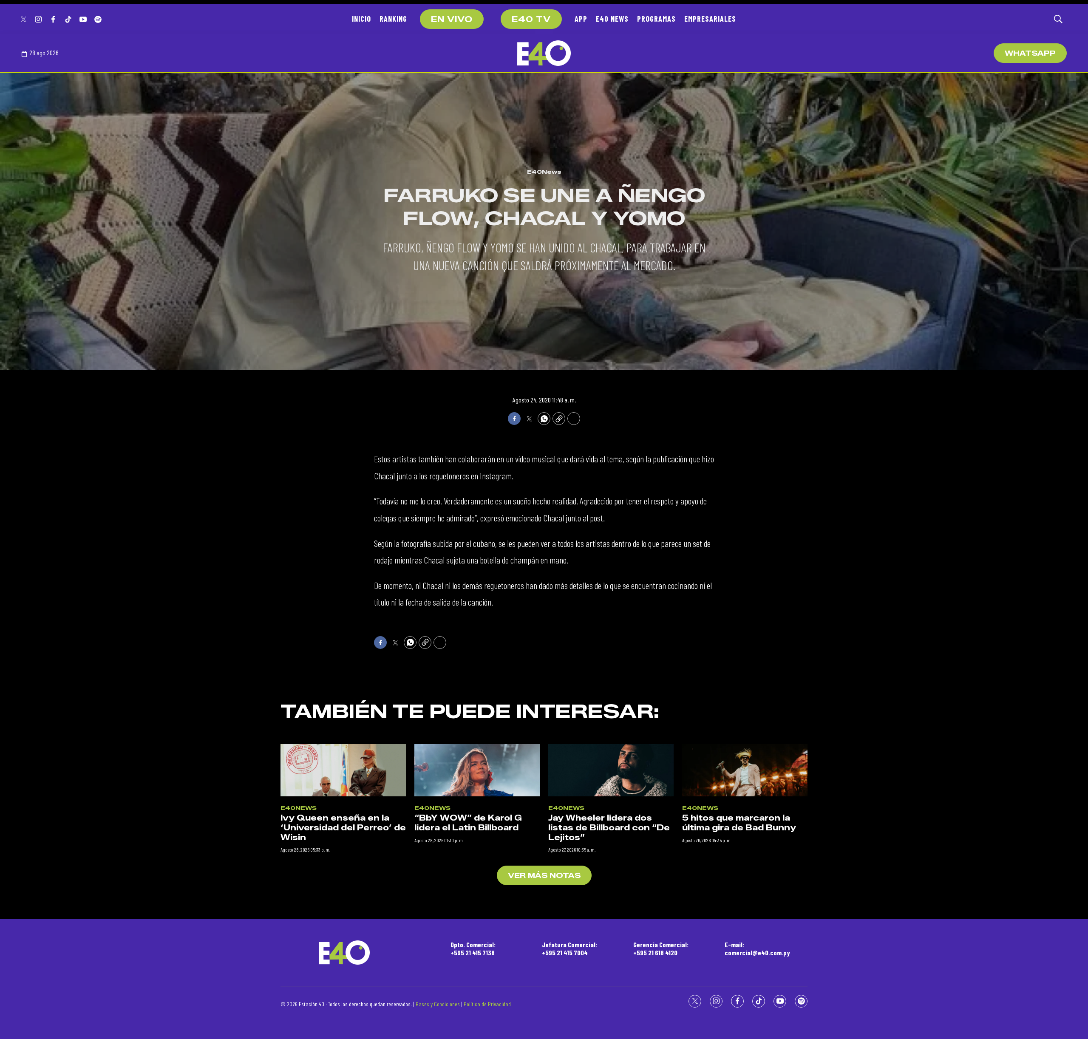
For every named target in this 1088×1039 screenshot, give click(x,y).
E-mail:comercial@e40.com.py (757, 948)
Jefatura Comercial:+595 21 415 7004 (569, 948)
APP (581, 18)
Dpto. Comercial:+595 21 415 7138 (473, 948)
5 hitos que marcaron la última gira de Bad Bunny (739, 822)
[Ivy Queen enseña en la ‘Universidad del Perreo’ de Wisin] (343, 770)
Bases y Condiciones (438, 1004)
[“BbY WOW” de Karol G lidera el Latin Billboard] (477, 770)
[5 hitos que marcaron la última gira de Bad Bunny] (745, 770)
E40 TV (531, 19)
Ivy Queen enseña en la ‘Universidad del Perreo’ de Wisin (343, 827)
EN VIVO (452, 19)
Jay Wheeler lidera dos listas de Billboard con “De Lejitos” (609, 827)
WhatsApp (1030, 53)
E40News (544, 171)
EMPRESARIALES (710, 18)
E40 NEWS (612, 18)
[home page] (544, 53)
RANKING (393, 18)
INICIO (361, 18)
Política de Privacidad (487, 1004)
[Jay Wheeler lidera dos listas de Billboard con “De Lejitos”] (611, 770)
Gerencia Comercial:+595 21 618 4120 (660, 948)
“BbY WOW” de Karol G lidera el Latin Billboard (468, 822)
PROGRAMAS (656, 18)
